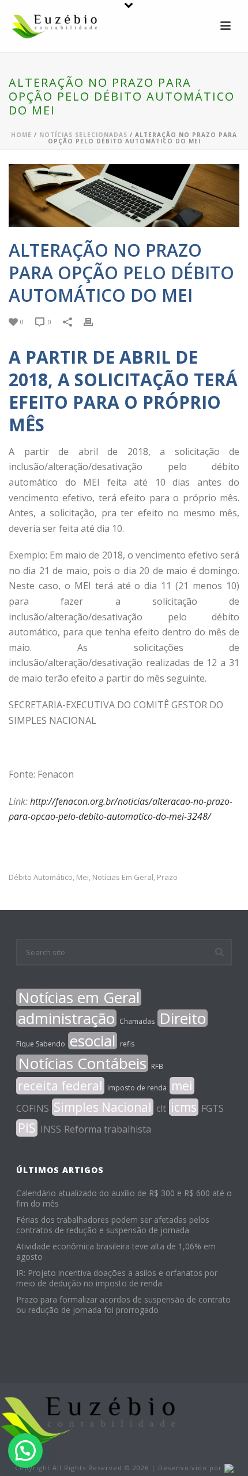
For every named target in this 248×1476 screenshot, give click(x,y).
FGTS (212, 1108)
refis (127, 1044)
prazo (167, 877)
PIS (27, 1128)
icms (184, 1107)
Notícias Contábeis (82, 1063)
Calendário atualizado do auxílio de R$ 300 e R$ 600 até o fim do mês (124, 1198)
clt (161, 1108)
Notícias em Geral (122, 877)
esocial (92, 1040)
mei (82, 877)
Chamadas (137, 1021)
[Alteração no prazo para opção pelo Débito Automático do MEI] (124, 195)
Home (21, 135)
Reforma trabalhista (107, 1129)
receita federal (60, 1086)
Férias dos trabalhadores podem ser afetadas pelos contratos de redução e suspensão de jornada (112, 1225)
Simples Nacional (103, 1107)
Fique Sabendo (40, 1044)
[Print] (94, 321)
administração (66, 1018)
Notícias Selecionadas (83, 135)
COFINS (32, 1108)
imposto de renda (137, 1088)
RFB (157, 1066)
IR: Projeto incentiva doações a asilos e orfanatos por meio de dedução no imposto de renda (116, 1278)
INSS (50, 1129)
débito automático (41, 877)
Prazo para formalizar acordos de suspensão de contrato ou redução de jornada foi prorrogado (123, 1304)
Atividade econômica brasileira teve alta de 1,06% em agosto (116, 1251)
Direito (182, 1018)
